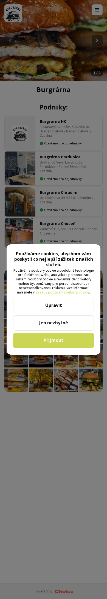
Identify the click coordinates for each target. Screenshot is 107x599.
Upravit (53, 305)
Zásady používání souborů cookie (62, 292)
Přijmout (53, 340)
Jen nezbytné (53, 323)
